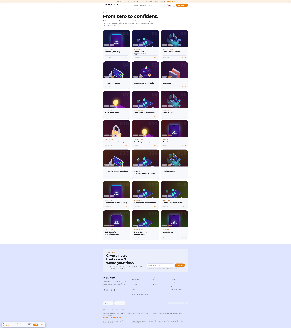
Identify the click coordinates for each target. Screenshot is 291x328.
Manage (41, 324)
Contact (154, 287)
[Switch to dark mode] (174, 5)
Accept (35, 324)
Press (153, 282)
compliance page (136, 322)
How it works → (170, 1)
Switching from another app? (140, 294)
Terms (172, 284)
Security (173, 279)
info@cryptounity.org (108, 322)
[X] (111, 290)
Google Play (121, 303)
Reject (29, 324)
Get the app (135, 279)
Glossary (134, 287)
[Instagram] (107, 290)
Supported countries (176, 289)
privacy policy (164, 268)
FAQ (133, 289)
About (153, 279)
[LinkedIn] (114, 290)
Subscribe (180, 265)
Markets (135, 5)
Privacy (173, 282)
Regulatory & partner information (113, 317)
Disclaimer (174, 291)
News (150, 5)
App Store (109, 303)
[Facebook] (104, 290)
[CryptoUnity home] (110, 5)
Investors (154, 284)
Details (7, 325)
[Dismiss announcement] (289, 1)
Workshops (143, 5)
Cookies (173, 287)
